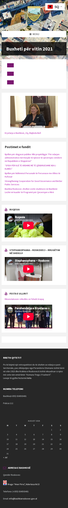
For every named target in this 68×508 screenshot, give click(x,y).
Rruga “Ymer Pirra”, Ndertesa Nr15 (24, 484)
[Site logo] (34, 24)
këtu (29, 378)
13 (34, 439)
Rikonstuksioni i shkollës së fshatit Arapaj (24, 299)
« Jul (5, 457)
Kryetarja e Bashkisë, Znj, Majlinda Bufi (23, 133)
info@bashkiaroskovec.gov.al (23, 498)
